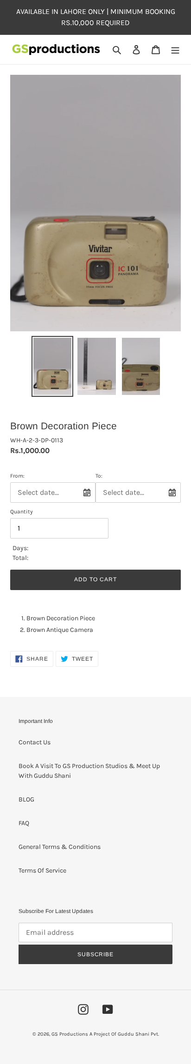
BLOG (26, 799)
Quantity (21, 511)
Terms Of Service (42, 870)
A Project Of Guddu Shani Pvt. (124, 1034)
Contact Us (35, 742)
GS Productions (69, 1034)
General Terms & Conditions (60, 847)
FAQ (24, 823)
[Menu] (175, 49)
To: (99, 476)
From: (17, 476)
